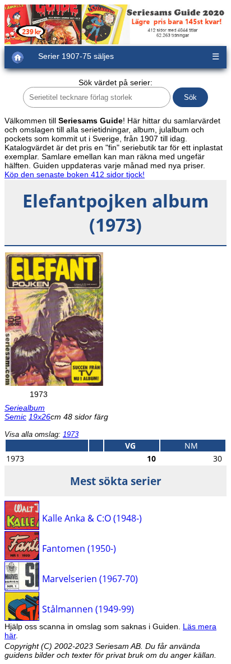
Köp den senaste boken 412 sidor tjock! (74, 174)
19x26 (39, 416)
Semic (15, 416)
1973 (70, 434)
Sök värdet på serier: (115, 82)
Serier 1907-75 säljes (76, 56)
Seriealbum (24, 407)
